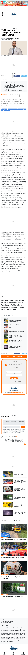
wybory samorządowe (12, 109)
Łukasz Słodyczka (22, 109)
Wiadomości (4, 94)
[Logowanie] (23, 653)
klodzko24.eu (4, 636)
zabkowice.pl (11, 636)
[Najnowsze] (13, 653)
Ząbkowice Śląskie (5, 110)
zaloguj (14, 378)
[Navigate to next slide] (26, 3)
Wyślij (22, 427)
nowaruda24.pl (21, 634)
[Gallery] (14, 3)
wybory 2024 (4, 109)
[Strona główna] (4, 653)
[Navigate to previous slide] (2, 3)
